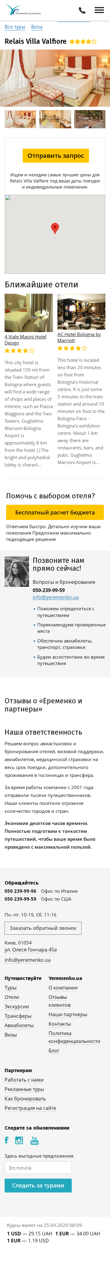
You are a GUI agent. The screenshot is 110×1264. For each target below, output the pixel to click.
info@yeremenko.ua (56, 597)
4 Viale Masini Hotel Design (25, 340)
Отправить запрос (56, 155)
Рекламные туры (24, 1089)
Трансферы (18, 1016)
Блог (54, 1050)
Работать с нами (24, 1079)
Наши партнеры (68, 1014)
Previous (10, 78)
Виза (36, 26)
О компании (63, 987)
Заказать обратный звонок (43, 928)
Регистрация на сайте (30, 1108)
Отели (12, 997)
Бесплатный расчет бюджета (55, 512)
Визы (11, 1034)
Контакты (60, 1023)
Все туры (15, 26)
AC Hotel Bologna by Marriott (79, 337)
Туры (10, 987)
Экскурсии (17, 1006)
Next (99, 78)
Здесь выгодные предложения (39, 1156)
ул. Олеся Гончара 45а (31, 949)
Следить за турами (38, 1185)
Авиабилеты (19, 1025)
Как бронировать (25, 1098)
